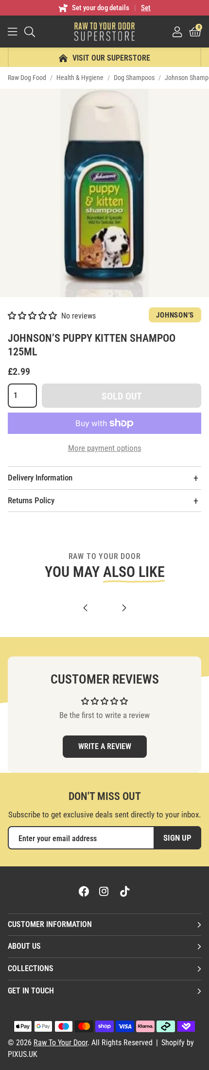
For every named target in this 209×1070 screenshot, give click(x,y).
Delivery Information (40, 477)
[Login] (177, 31)
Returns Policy (31, 500)
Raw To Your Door (104, 32)
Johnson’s (175, 315)
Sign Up (177, 838)
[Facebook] (84, 891)
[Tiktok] (125, 891)
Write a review (104, 746)
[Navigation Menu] (12, 31)
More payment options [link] (104, 448)
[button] (195, 31)
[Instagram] (104, 891)
